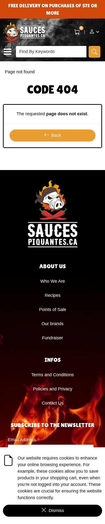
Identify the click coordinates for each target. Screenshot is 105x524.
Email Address (24, 440)
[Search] (94, 52)
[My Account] (94, 32)
